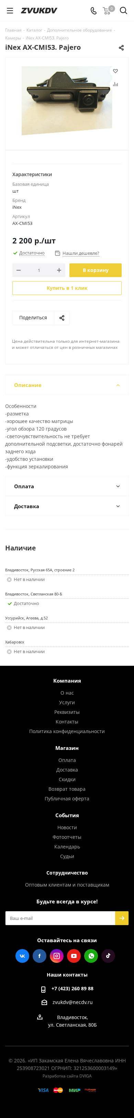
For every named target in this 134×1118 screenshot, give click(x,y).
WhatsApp (91, 956)
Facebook (39, 956)
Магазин (67, 747)
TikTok (108, 956)
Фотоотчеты (67, 837)
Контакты (67, 721)
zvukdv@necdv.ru (73, 1002)
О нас (67, 692)
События (67, 815)
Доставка (67, 769)
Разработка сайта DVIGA (67, 1076)
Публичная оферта (67, 798)
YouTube (74, 956)
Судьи (67, 856)
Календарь (67, 846)
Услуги (67, 702)
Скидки (67, 779)
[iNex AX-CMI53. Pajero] (67, 100)
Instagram (57, 956)
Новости (67, 827)
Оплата (67, 760)
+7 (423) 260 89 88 (72, 988)
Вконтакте (22, 956)
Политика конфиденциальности (67, 731)
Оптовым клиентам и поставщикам (67, 884)
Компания (67, 680)
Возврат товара (67, 789)
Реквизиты (67, 712)
